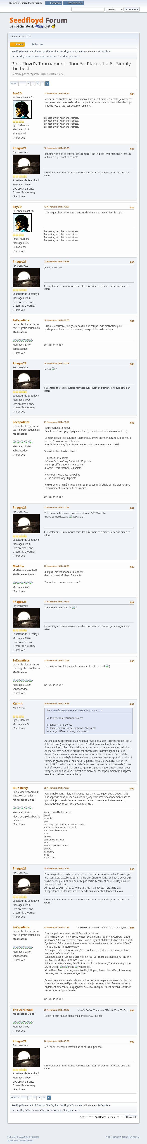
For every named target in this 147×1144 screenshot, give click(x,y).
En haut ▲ (135, 1136)
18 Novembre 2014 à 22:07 (56, 363)
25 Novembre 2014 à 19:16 (56, 868)
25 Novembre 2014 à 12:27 (56, 787)
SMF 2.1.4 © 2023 (15, 1137)
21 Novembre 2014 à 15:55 (56, 422)
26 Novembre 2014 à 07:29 (56, 1041)
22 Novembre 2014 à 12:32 (56, 660)
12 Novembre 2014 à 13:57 (56, 206)
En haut (15, 1097)
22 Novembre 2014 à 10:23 (56, 601)
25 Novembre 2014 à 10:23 (56, 703)
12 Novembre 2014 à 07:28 (56, 148)
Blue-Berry (20, 788)
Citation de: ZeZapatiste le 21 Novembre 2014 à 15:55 (75, 710)
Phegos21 (19, 148)
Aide (108, 1136)
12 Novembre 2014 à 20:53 (56, 261)
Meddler (18, 566)
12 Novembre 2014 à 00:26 (56, 93)
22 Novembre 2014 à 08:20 (56, 566)
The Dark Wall (23, 1010)
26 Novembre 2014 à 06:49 (56, 1009)
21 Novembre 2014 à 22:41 (56, 507)
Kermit (18, 703)
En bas (14, 83)
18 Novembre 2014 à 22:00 (56, 320)
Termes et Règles (120, 1136)
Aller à (83, 1116)
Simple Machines (31, 1137)
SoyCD (17, 93)
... (33, 83)
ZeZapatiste (104, 51)
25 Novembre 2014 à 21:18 (56, 927)
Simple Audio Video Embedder (20, 1140)
